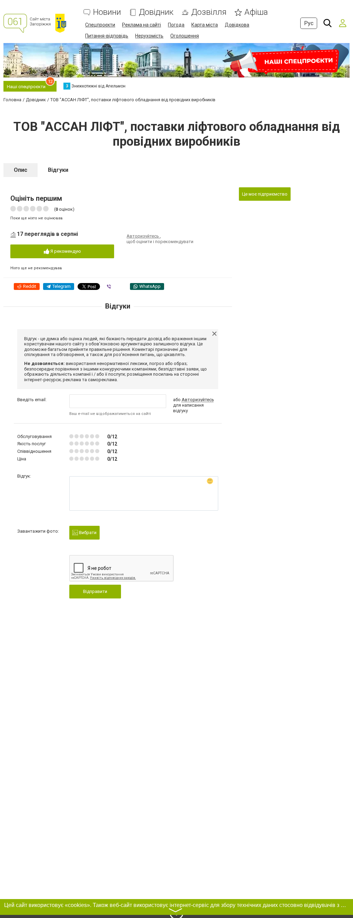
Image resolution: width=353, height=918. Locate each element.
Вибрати (87, 532)
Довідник (156, 12)
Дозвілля (208, 12)
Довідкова (237, 25)
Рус (308, 23)
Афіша (256, 12)
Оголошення (184, 36)
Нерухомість (149, 36)
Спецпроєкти (100, 25)
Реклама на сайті (141, 25)
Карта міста (204, 25)
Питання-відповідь (106, 36)
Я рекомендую (65, 251)
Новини (107, 12)
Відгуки (58, 170)
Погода (176, 25)
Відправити (95, 591)
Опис (20, 170)
